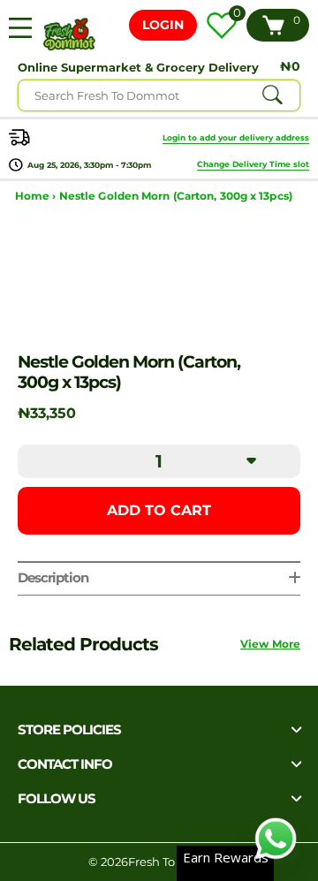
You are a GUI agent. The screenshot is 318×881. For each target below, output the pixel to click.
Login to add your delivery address (236, 137)
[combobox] (159, 95)
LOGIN (163, 25)
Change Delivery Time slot (253, 164)
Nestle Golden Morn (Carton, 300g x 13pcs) (175, 195)
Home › (37, 195)
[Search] (272, 95)
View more (270, 643)
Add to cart (159, 510)
